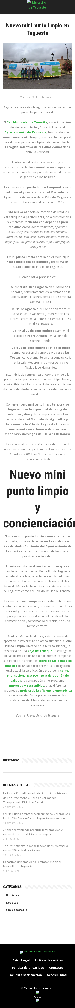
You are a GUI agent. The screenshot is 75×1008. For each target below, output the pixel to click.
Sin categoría (17, 910)
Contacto (56, 968)
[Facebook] (24, 982)
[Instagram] (33, 982)
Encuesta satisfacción (25, 975)
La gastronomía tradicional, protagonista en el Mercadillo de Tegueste (32, 864)
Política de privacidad (28, 968)
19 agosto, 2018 (28, 96)
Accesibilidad (57, 975)
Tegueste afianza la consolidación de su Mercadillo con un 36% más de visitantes (35, 848)
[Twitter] (42, 982)
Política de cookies (49, 960)
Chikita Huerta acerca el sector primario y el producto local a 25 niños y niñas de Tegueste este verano (36, 816)
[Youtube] (50, 982)
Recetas (12, 902)
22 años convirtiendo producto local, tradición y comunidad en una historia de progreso (32, 832)
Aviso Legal (21, 960)
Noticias (50, 96)
